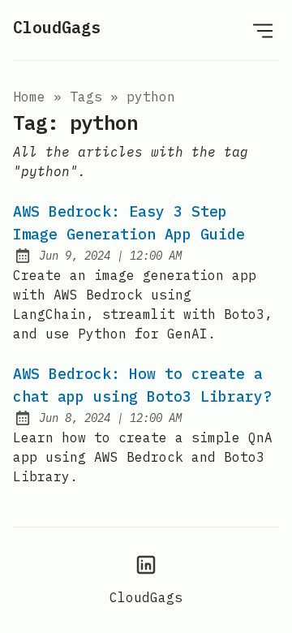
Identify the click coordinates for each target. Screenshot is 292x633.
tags (86, 96)
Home (29, 96)
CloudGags (57, 27)
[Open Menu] (263, 30)
